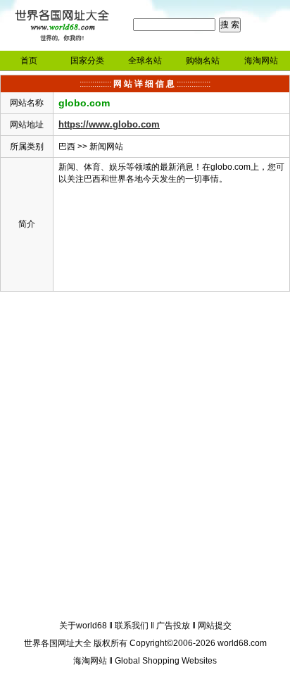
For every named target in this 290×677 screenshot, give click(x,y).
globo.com (84, 102)
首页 (28, 61)
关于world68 (83, 626)
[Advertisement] (145, 458)
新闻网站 (106, 146)
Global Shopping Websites (166, 661)
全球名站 (145, 61)
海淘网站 (261, 61)
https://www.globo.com (109, 124)
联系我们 (132, 626)
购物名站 (203, 61)
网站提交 (215, 626)
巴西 (66, 146)
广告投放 (173, 626)
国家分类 (87, 61)
